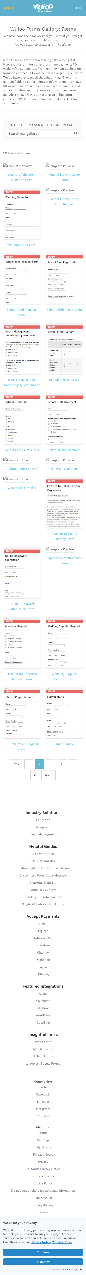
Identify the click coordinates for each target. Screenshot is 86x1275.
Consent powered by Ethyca (64, 1269)
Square (43, 931)
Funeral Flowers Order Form (64, 177)
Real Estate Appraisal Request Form (22, 676)
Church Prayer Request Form (22, 746)
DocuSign (43, 1022)
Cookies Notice (62, 1242)
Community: (43, 1081)
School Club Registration (64, 310)
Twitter (43, 1087)
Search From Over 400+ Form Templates (43, 125)
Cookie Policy (43, 1183)
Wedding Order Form (22, 245)
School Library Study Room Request (64, 201)
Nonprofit (43, 827)
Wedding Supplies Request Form (64, 676)
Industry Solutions (43, 812)
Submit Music (64, 744)
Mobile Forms (43, 1049)
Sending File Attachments (43, 897)
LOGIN (78, 8)
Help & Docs (43, 1147)
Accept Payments (43, 916)
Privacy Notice (41, 1242)
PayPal (43, 967)
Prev (16, 764)
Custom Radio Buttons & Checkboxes (43, 868)
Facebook (43, 1094)
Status (43, 1133)
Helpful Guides (43, 846)
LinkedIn (43, 1101)
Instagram (43, 1109)
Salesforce (43, 1008)
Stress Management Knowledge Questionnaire (22, 382)
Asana (43, 994)
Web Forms (43, 1042)
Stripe (43, 924)
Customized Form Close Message (43, 875)
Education (43, 820)
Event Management (43, 834)
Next (48, 775)
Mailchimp (43, 1001)
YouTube (43, 1116)
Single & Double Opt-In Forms (43, 904)
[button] (75, 133)
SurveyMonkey (43, 1205)
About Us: (43, 1127)
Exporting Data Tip (43, 883)
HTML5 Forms (43, 1056)
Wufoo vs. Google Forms (43, 1063)
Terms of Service (43, 1176)
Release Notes (43, 1154)
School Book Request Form (22, 312)
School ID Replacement (64, 450)
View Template (21, 161)
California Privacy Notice (43, 1169)
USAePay (43, 974)
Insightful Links (43, 1034)
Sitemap (43, 1140)
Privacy (43, 1162)
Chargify (43, 952)
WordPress (43, 1015)
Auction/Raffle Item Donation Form (22, 177)
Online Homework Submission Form (22, 606)
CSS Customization (43, 861)
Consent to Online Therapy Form (64, 536)
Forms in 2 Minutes (43, 890)
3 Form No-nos (43, 854)
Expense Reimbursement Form (64, 560)
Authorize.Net (43, 938)
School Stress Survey (64, 380)
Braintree (43, 945)
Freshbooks (43, 960)
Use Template (22, 170)
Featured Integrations (43, 986)
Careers (43, 1212)
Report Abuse (43, 1198)
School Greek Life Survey (22, 450)
